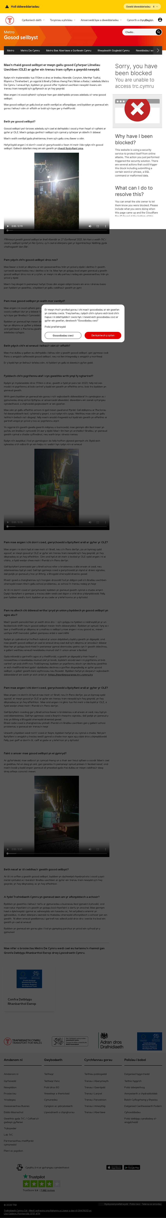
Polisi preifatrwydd (55, 326)
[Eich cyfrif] (160, 20)
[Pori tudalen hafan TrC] (10, 21)
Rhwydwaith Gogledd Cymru (114, 50)
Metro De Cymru (30, 50)
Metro (10, 50)
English (149, 20)
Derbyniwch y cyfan (102, 335)
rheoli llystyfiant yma (70, 148)
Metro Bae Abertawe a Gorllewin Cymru (68, 50)
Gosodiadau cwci (63, 335)
